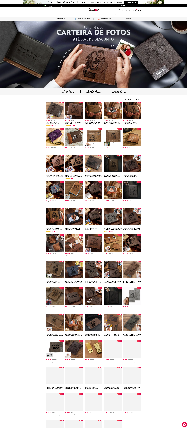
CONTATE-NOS (124, 5)
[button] (121, 10)
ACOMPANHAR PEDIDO (137, 5)
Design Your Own (55, 125)
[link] (48, 15)
